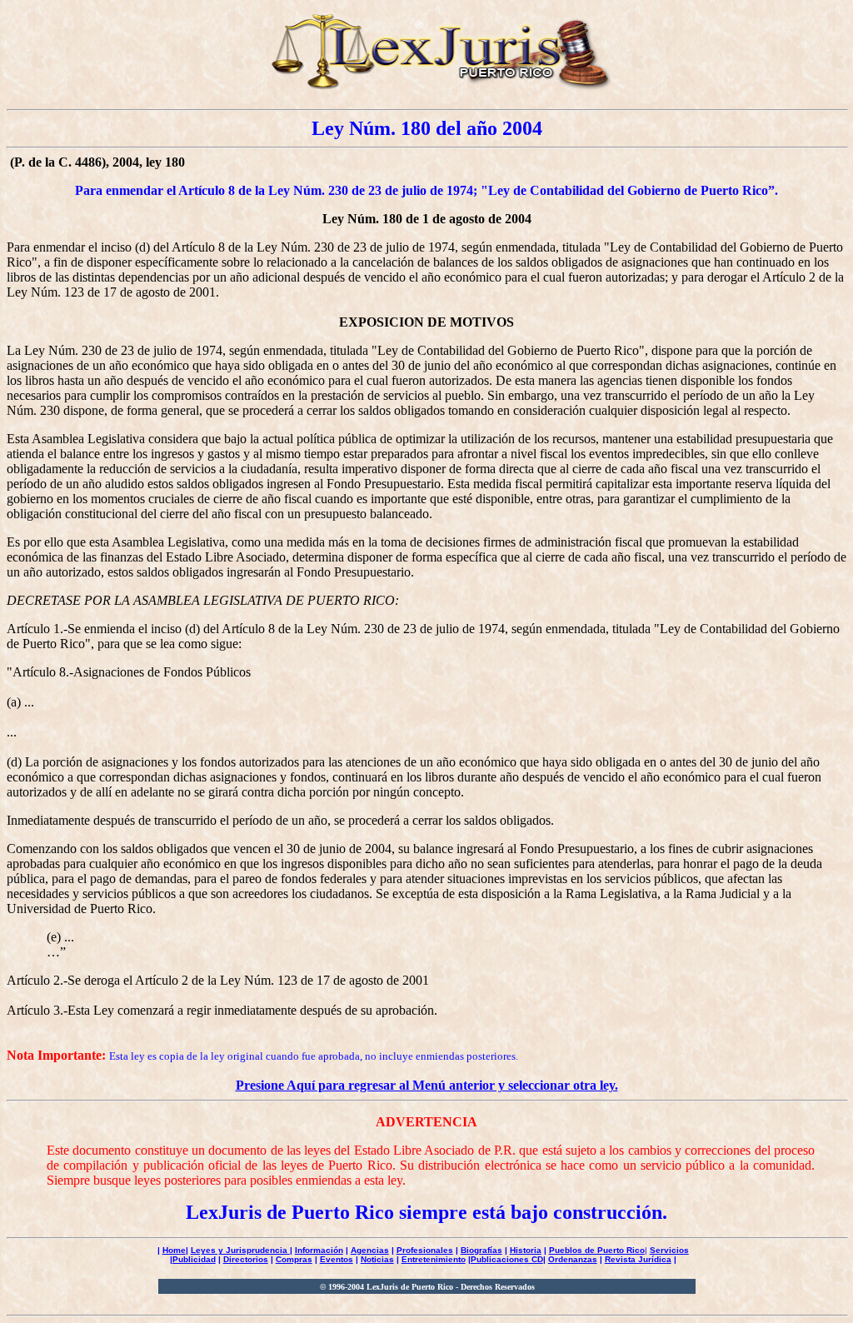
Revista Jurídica (638, 1259)
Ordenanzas (572, 1259)
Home (174, 1250)
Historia (525, 1250)
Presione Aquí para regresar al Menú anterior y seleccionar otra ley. (427, 1085)
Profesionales (425, 1250)
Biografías (481, 1250)
